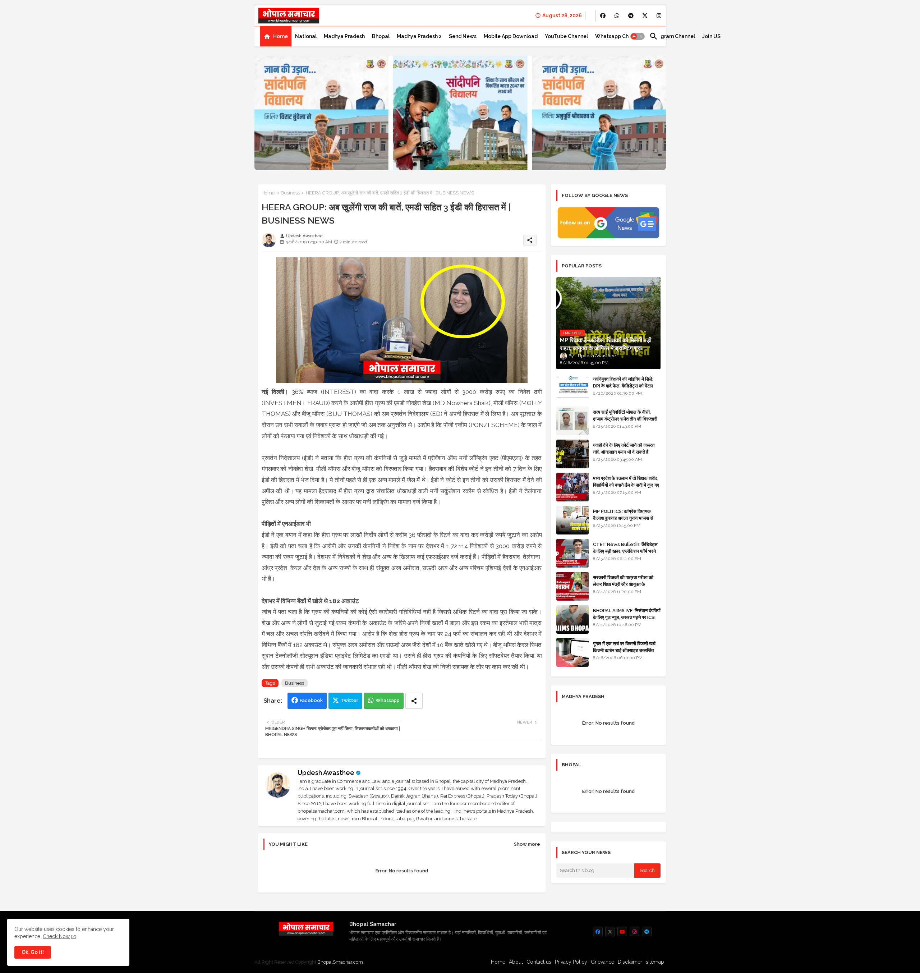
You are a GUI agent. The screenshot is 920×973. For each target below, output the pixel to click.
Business (290, 193)
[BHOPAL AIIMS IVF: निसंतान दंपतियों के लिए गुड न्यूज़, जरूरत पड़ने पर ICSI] (572, 619)
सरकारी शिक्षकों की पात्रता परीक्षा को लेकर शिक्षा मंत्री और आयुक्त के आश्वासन (623, 584)
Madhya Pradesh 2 (419, 36)
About (516, 962)
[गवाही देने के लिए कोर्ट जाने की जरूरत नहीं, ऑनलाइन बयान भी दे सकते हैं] (572, 454)
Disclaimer (630, 962)
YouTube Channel (566, 36)
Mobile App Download (511, 36)
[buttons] (602, 15)
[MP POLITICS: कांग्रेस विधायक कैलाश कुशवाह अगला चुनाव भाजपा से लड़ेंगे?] (572, 520)
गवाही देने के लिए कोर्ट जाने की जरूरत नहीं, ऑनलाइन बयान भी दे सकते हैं (623, 448)
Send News (463, 36)
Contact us (538, 962)
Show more (527, 844)
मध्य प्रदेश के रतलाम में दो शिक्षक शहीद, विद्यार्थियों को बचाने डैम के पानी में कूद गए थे (626, 485)
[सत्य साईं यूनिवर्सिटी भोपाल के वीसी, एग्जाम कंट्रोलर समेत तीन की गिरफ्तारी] (572, 421)
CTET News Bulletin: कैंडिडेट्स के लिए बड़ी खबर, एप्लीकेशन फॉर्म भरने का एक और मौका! (625, 551)
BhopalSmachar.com (340, 962)
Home (280, 36)
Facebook (311, 700)
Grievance (602, 962)
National (306, 36)
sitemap (655, 962)
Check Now (56, 936)
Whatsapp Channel (618, 36)
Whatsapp (388, 700)
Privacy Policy (571, 962)
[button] (637, 36)
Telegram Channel (672, 36)
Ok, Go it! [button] (33, 952)
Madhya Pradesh (344, 36)
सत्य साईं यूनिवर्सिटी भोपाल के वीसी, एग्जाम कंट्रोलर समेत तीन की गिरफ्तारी (625, 415)
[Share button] (414, 701)
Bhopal (381, 36)
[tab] (275, 36)
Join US (711, 36)
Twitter (349, 700)
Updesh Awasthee (326, 772)
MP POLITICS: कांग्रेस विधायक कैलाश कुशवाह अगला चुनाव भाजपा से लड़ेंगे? (623, 518)
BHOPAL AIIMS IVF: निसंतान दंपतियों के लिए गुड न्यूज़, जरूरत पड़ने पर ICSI (627, 614)
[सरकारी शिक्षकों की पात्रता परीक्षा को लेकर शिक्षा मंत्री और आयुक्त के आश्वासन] (572, 586)
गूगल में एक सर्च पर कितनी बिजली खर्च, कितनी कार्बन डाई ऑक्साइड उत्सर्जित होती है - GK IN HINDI (625, 650)
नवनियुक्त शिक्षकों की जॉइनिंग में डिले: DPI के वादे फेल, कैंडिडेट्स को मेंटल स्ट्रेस (623, 385)
